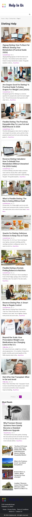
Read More (16, 63)
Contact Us (19, 511)
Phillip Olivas (6, 347)
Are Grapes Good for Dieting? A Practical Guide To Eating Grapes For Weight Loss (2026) (16, 74)
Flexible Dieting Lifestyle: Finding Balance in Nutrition (16, 257)
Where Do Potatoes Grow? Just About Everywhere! (7, 463)
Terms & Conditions (23, 509)
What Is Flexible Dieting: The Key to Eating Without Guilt (16, 188)
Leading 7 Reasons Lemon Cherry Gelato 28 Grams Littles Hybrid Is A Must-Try (7, 486)
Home (4, 509)
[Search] (30, 14)
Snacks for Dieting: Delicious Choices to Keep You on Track (16, 223)
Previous (13, 396)
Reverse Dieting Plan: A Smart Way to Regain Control (16, 292)
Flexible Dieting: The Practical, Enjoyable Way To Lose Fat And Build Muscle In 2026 (16, 111)
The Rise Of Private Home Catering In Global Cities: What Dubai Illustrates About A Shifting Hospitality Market (7, 450)
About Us (12, 511)
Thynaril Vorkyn (7, 432)
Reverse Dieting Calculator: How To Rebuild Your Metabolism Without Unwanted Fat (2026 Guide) (16, 148)
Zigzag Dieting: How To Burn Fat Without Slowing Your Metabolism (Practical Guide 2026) (16, 34)
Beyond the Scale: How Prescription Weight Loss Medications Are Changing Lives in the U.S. (16, 327)
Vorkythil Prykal (6, 54)
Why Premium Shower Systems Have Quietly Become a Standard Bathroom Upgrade (16, 412)
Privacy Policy (12, 509)
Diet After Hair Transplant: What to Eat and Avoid (16, 366)
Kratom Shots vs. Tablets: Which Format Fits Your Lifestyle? (7, 474)
